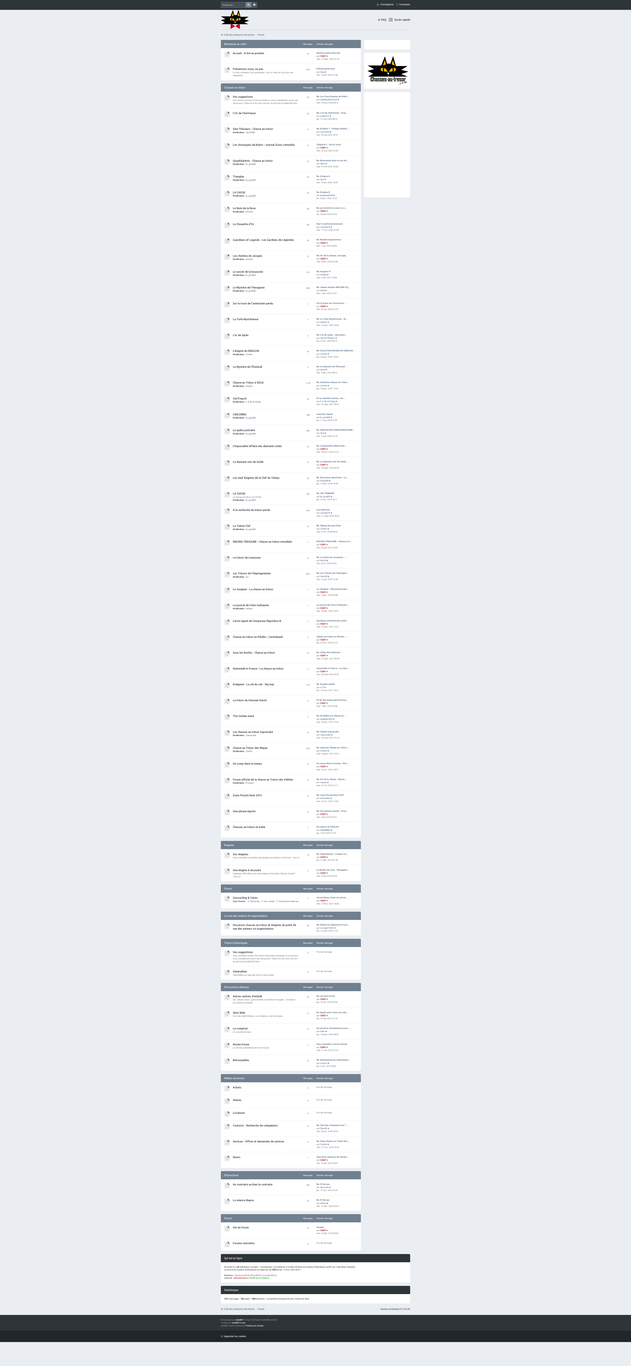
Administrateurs (241, 1278)
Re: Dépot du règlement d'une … (333, 925)
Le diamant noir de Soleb (248, 461)
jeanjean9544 (326, 195)
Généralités (240, 971)
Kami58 (323, 576)
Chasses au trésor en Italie (249, 827)
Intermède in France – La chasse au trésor (258, 668)
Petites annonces (234, 1078)
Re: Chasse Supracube (327, 731)
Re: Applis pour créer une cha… (332, 1012)
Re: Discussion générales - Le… (332, 477)
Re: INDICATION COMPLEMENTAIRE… (335, 430)
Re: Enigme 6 (323, 176)
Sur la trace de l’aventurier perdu (253, 303)
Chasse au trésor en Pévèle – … (332, 636)
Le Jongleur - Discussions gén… (332, 589)
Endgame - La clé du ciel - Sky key (253, 684)
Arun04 (249, 211)
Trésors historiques (235, 942)
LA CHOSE (239, 192)
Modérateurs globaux (259, 1278)
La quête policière (244, 430)
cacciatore (325, 227)
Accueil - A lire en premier (248, 53)
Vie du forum (241, 1227)
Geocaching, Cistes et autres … (332, 897)
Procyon (250, 783)
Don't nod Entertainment (329, 224)
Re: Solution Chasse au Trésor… (332, 747)
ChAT (323, 56)
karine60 (324, 480)
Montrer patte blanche (328, 53)
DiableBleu (325, 830)
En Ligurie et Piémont (327, 827)
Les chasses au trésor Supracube (253, 731)
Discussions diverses (289, 901)
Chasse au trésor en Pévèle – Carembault (258, 636)
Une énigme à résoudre (247, 870)
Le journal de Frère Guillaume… (332, 605)
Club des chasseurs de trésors (239, 1309)
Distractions (231, 1175)
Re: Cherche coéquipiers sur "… (332, 1125)
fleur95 (323, 1128)
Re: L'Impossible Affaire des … (331, 446)
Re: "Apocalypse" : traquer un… (332, 854)
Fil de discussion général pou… (332, 700)
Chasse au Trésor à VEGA (248, 382)
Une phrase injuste (244, 811)
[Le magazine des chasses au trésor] (388, 84)
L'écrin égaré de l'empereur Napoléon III (257, 620)
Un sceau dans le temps (247, 763)
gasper (323, 322)
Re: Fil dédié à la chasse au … (331, 716)
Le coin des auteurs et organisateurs (245, 915)
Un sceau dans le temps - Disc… (332, 763)
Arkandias (325, 798)
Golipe (323, 274)
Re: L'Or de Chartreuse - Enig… (332, 113)
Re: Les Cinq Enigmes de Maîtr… (332, 96)
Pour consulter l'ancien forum (331, 1044)
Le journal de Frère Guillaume (251, 605)
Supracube (251, 735)
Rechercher (248, 5)
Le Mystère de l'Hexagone (249, 287)
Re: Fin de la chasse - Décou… (331, 779)
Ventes (237, 1100)
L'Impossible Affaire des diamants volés (257, 446)
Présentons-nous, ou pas (248, 68)
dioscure (324, 1187)
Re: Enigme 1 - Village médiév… (332, 128)
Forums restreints (244, 1243)
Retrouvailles (241, 1060)
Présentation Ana (325, 68)
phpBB (239, 1320)
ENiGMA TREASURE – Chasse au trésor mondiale (262, 541)
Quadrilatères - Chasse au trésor (253, 160)
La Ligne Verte (327, 928)
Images (320, 1227)
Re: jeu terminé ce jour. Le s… (331, 208)
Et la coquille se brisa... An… (330, 398)
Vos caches (269, 901)
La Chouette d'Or (243, 224)
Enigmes (229, 845)
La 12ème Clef (241, 525)
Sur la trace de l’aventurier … (331, 303)
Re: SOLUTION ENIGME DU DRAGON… (335, 350)
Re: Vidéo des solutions (328, 652)
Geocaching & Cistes (245, 897)
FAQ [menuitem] (386, 19)
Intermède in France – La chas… (332, 668)
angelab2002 (326, 719)
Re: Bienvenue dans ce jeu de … (332, 160)
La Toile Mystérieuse (245, 319)
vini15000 (250, 132)
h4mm (323, 1203)
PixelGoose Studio (255, 1325)
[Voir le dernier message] (327, 56)
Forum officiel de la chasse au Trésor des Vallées (263, 779)
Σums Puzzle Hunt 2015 (247, 795)
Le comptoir (240, 1028)
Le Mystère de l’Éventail (247, 366)
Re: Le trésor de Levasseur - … (331, 557)
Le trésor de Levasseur (247, 557)
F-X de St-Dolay (253, 402)
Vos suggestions (243, 96)
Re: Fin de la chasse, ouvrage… (332, 255)
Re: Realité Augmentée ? (329, 239)
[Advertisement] (387, 144)
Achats (237, 1087)
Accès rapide (402, 19)
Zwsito (249, 354)
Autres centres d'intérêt (247, 996)
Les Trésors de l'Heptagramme (252, 573)
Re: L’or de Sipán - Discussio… (331, 335)
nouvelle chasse (324, 414)
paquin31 (324, 116)
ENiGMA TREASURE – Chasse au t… (334, 541)
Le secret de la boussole (248, 271)
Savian (323, 782)
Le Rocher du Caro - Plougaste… (333, 870)
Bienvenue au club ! (235, 44)
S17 (322, 687)
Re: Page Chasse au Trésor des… (333, 1141)
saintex (249, 608)
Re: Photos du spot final (328, 525)
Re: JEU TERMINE (325, 493)
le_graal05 (251, 164)
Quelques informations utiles (331, 620)
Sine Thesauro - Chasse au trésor (253, 128)
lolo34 (323, 560)
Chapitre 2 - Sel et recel (328, 144)
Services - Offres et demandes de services (258, 1141)
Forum (261, 1309)
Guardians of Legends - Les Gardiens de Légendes (263, 239)
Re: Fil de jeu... (323, 1184)
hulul (322, 290)
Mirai (322, 369)
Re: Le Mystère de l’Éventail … (332, 366)
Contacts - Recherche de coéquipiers (255, 1125)
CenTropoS (239, 398)
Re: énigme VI (323, 271)
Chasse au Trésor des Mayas (250, 747)
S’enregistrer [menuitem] (387, 4)
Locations (239, 1112)
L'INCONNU (239, 414)
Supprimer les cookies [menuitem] (235, 1336)
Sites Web (239, 1012)
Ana (322, 72)
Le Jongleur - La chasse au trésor (253, 589)
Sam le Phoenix (327, 338)
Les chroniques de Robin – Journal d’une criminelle (264, 144)
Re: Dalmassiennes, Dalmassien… (333, 1060)
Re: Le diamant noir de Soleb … (332, 461)
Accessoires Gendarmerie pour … (333, 1028)
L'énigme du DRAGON (246, 350)
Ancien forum (241, 1044)
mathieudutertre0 (328, 99)
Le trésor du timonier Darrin (250, 700)
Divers (236, 1157)
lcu (247, 577)
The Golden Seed (243, 716)
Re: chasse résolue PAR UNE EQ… (333, 287)
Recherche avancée (254, 5)
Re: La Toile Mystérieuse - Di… (332, 319)
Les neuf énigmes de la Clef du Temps (256, 477)
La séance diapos (243, 1200)
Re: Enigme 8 (323, 192)
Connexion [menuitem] (404, 4)
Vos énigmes (240, 854)
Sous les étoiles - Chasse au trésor (254, 652)
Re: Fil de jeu (322, 1200)
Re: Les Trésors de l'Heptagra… (332, 573)
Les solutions (323, 509)
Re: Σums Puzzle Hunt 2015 (330, 795)
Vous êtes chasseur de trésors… (332, 1157)
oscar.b (323, 1063)
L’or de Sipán (240, 335)
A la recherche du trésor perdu (251, 509)
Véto (322, 163)
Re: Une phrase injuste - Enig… (332, 811)
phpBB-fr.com (238, 1323)
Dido (322, 1031)
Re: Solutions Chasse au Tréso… (332, 382)
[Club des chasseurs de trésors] (235, 20)
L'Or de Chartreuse (244, 113)
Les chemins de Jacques (247, 255)
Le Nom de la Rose (244, 208)
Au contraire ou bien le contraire (252, 1184)
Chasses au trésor (234, 87)
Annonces (255, 901)
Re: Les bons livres (325, 996)
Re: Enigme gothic (325, 684)
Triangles (238, 176)
